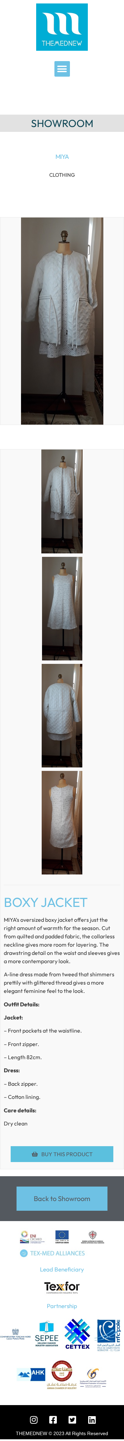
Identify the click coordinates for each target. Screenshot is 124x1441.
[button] (62, 69)
